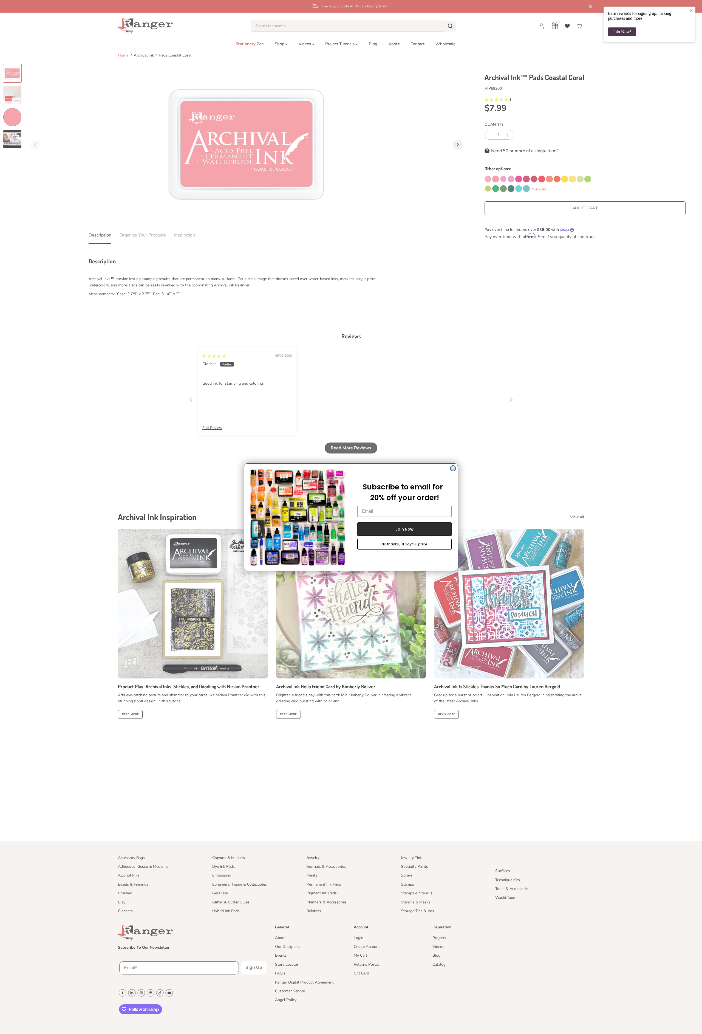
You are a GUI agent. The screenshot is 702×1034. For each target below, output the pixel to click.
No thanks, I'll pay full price (404, 544)
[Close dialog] (453, 468)
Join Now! (622, 31)
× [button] (691, 10)
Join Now (404, 529)
